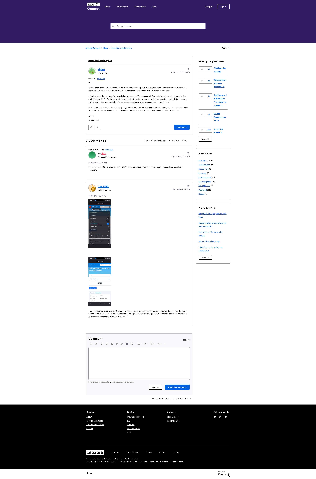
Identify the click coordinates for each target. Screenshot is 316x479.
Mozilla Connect (93, 7)
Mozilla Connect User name (220, 117)
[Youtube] (225, 417)
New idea (101, 79)
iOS (128, 421)
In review (202, 173)
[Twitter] (215, 417)
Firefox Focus (133, 428)
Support (209, 6)
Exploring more (205, 177)
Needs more (204, 169)
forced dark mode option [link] (121, 48)
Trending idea (204, 165)
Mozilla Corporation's (98, 459)
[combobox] (158, 26)
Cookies (162, 452)
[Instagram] (220, 417)
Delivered (203, 190)
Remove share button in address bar (220, 83)
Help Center (172, 417)
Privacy (149, 452)
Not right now (204, 186)
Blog (129, 432)
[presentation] (91, 344)
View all (205, 139)
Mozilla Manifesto (94, 421)
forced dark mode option (100, 60)
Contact (176, 452)
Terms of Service (133, 452)
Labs (154, 6)
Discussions (122, 6)
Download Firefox (135, 417)
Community (140, 6)
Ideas (107, 6)
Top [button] (90, 473)
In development (205, 181)
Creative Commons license (173, 461)
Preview (186, 340)
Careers (89, 428)
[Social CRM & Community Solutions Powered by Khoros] (224, 474)
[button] (91, 127)
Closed (201, 194)
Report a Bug (173, 421)
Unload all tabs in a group (209, 241)
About (89, 417)
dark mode (95, 120)
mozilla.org (115, 452)
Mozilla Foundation (95, 424)
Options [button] (225, 48)
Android (130, 424)
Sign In (223, 7)
